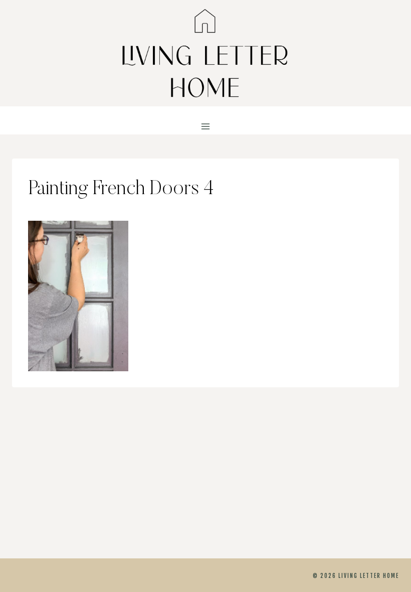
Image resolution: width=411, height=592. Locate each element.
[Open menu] (205, 126)
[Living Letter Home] (205, 53)
